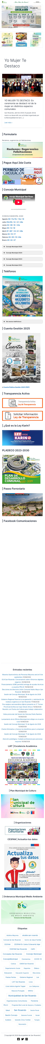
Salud (8, 1010)
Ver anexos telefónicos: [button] (14, 321)
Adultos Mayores (12, 935)
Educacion (8, 973)
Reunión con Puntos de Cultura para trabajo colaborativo (22, 709)
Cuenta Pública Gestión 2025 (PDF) (16, 387)
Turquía (36, 1020)
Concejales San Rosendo (12, 954)
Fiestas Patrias (11, 977)
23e (18, 225)
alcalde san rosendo (30, 935)
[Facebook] (18, 1039)
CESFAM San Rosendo (18, 949)
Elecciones (36, 973)
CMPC (33, 949)
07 (7, 231)
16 (15, 225)
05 (8, 228)
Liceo (31, 982)
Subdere (8, 1020)
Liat (37, 977)
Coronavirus (26, 959)
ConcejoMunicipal (10, 959)
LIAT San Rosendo (18, 982)
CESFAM (7, 944)
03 (9, 234)
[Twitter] (22, 1039)
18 (23, 219)
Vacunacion (22, 1024)
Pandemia (34, 1001)
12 (11, 228)
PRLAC (5, 1005)
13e (19, 219)
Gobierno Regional (26, 977)
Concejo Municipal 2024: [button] (14, 253)
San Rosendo (20, 1010)
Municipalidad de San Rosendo (22, 996)
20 (8, 240)
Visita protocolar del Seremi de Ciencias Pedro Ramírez (22, 714)
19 (14, 228)
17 (15, 234)
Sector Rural (34, 1010)
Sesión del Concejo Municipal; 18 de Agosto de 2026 (22, 694)
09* (11, 231)
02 (8, 225)
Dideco (36, 968)
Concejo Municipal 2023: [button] (14, 259)
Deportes (27, 968)
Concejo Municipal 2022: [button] (14, 265)
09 (11, 225)
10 (12, 234)
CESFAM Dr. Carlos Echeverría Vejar (27, 944)
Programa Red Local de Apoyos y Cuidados (26, 1005)
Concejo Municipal (34, 954)
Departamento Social (12, 968)
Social (37, 1015)
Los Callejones (34, 986)
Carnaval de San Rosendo (12, 940)
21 (18, 222)
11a (12, 219)
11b (15, 219)
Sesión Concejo (11, 1015)
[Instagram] (26, 1039)
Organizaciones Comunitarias (17, 1001)
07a (8, 222)
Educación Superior (22, 973)
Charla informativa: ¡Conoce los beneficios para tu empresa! (22, 729)
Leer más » (8, 123)
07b (11, 222)
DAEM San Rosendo (27, 964)
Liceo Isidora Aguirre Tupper (15, 986)
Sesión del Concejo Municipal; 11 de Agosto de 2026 (22, 734)
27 (15, 240)
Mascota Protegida (18, 991)
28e (21, 222)
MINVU (30, 991)
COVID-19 (38, 959)
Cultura (13, 964)
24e (19, 237)
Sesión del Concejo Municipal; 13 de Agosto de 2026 (22, 724)
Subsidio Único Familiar (23, 1020)
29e (21, 231)
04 (9, 219)
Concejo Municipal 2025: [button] (14, 246)
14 (14, 222)
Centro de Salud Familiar (33, 940)
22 (11, 240)
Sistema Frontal (26, 1015)
